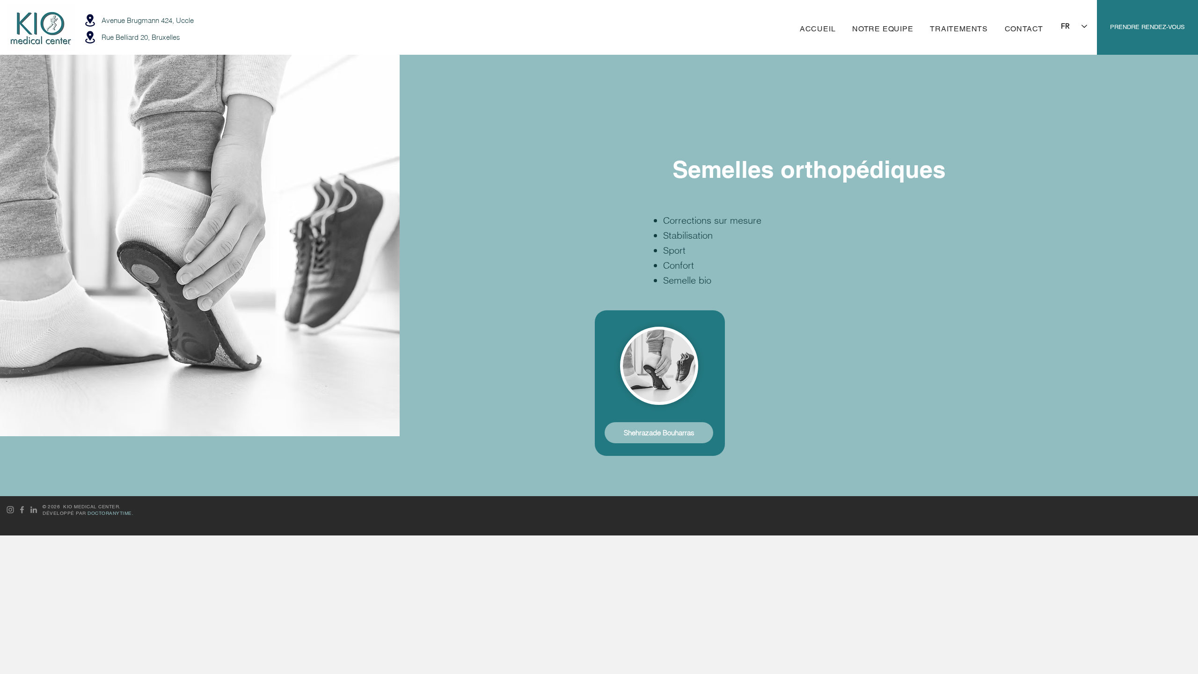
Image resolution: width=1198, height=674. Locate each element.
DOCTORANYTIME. (110, 513)
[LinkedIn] (33, 509)
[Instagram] (10, 509)
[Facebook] (22, 509)
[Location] (90, 20)
